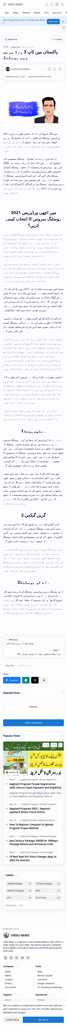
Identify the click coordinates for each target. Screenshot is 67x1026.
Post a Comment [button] (33, 722)
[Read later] (49, 69)
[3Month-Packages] (30, 836)
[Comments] (46, 745)
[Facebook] (5, 957)
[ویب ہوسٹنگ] (25, 665)
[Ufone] (37, 12)
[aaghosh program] (30, 779)
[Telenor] (26, 12)
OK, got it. (43, 1019)
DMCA (8, 975)
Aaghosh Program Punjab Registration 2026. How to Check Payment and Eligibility (35, 785)
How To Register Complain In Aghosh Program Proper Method (31, 826)
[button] (4, 4)
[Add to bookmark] (60, 745)
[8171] (19, 898)
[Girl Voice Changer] (30, 852)
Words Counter (45, 975)
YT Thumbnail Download (49, 987)
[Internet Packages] (48, 836)
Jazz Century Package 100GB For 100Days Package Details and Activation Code (34, 842)
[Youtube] (11, 957)
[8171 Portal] (47, 898)
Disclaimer (10, 987)
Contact (9, 979)
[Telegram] (22, 957)
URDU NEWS (15, 4)
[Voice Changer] (46, 852)
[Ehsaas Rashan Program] (51, 779)
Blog (39, 971)
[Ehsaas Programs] (48, 804)
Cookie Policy (12, 1019)
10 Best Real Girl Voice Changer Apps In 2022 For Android (33, 858)
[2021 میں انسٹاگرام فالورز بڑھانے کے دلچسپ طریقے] (33, 652)
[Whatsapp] (16, 957)
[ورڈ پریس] (9, 665)
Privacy (8, 983)
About (8, 971)
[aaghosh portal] (30, 820)
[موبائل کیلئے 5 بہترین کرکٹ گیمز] (33, 641)
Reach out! (53, 21)
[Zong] (15, 12)
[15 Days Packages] (47, 884)
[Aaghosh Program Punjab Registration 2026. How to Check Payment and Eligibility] (33, 759)
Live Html (42, 979)
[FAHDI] (20, 69)
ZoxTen (41, 1000)
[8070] (47, 891)
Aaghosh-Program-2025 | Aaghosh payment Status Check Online (30, 810)
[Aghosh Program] (31, 804)
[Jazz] (7, 12)
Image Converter (46, 983)
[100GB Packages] (19, 884)
